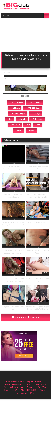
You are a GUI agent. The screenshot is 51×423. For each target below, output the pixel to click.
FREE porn (15, 108)
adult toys (36, 114)
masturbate (15, 125)
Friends (30, 387)
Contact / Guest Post (25, 393)
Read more (24, 96)
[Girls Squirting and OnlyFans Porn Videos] (21, 6)
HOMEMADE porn (19, 114)
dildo (10, 119)
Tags (28, 384)
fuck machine (38, 119)
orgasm (32, 130)
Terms (42, 390)
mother (19, 130)
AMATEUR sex (35, 102)
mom (38, 125)
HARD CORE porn (33, 108)
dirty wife (22, 119)
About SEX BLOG (28, 390)
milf (28, 125)
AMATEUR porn (17, 102)
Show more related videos (25, 317)
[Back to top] (44, 416)
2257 (14, 390)
